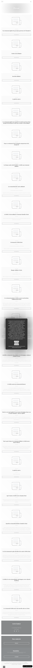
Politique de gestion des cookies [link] (16, 347)
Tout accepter (16, 341)
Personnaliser (16, 344)
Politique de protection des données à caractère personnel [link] (16, 346)
